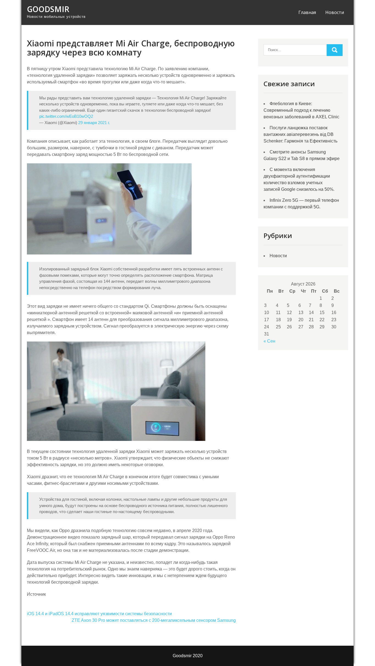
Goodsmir (48, 9)
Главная (307, 12)
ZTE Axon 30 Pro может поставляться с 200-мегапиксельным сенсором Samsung (154, 620)
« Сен (269, 341)
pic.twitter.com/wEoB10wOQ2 (66, 116)
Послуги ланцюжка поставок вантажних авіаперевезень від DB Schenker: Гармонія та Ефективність (300, 134)
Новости (334, 12)
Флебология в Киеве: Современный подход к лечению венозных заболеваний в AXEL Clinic (301, 110)
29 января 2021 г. (94, 122)
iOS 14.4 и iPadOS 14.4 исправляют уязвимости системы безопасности (99, 613)
